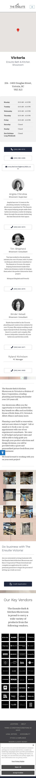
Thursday (7, 116)
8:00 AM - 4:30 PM (24, 102)
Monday (7, 102)
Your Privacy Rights (18, 761)
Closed (20, 124)
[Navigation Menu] (32, 7)
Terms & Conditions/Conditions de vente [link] (18, 729)
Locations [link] (14, 724)
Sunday (6, 129)
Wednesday (8, 111)
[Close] (33, 745)
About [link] (23, 724)
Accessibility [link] (25, 734)
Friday (6, 120)
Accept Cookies (18, 773)
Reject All (18, 767)
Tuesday (7, 107)
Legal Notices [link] (11, 734)
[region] (18, 759)
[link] (2, 452)
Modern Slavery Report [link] (18, 742)
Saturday (7, 124)
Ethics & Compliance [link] (18, 738)
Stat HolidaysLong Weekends (9, 134)
